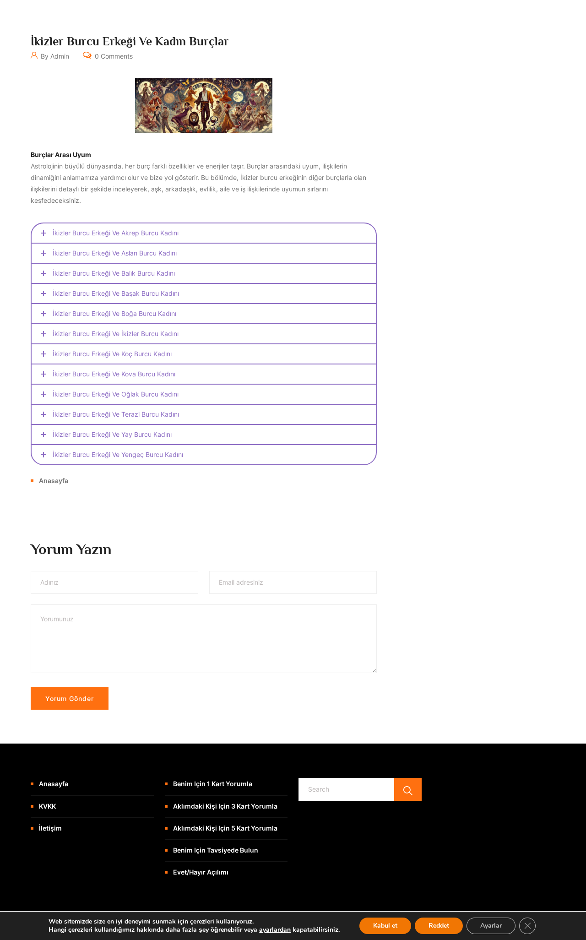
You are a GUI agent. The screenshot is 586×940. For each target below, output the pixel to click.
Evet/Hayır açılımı (200, 872)
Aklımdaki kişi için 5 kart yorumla (225, 828)
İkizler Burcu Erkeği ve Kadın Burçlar (130, 41)
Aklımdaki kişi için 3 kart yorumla (225, 806)
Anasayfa (53, 480)
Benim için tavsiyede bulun (215, 850)
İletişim (50, 828)
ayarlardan (275, 930)
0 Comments (113, 56)
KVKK (47, 806)
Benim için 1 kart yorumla (212, 784)
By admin (54, 56)
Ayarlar (491, 925)
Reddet (439, 925)
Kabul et (385, 925)
